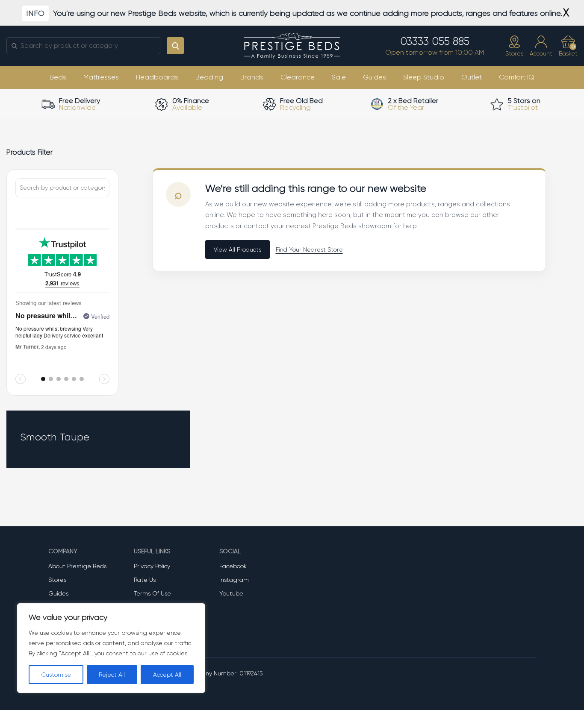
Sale (339, 77)
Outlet (471, 77)
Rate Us (145, 579)
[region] (111, 648)
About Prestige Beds (77, 566)
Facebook (233, 566)
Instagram (234, 579)
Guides (374, 77)
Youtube (231, 593)
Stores (57, 579)
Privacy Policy (152, 566)
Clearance (297, 77)
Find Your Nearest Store (309, 249)
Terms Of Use (152, 593)
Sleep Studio (423, 77)
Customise (56, 674)
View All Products (237, 249)
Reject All (112, 674)
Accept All (167, 674)
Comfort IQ (516, 77)
